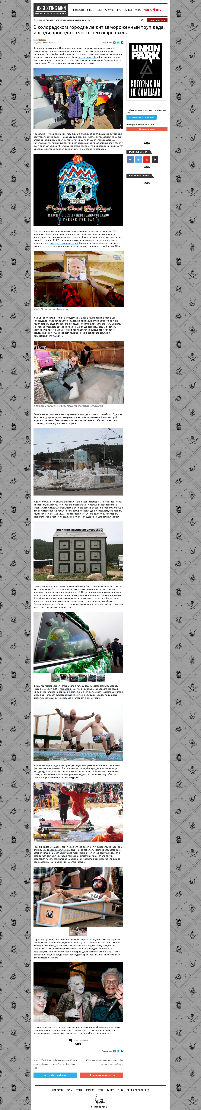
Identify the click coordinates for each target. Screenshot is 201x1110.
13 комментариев (80, 1040)
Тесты (98, 9)
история (43, 40)
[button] (121, 614)
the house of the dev (152, 10)
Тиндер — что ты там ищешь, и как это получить (68, 20)
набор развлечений (58, 850)
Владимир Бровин (41, 43)
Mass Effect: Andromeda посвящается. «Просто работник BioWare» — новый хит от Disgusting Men (55, 1064)
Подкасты (78, 9)
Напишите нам (157, 20)
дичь (36, 40)
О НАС (138, 9)
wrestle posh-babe (87, 57)
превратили (66, 689)
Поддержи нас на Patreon (103, 1075)
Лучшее (128, 9)
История (109, 9)
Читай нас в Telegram (56, 1075)
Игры (119, 9)
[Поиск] (142, 20)
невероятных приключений (64, 243)
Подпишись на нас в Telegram (141, 117)
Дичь (89, 9)
